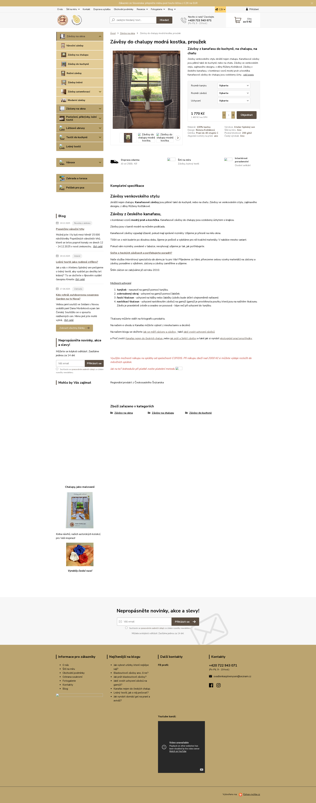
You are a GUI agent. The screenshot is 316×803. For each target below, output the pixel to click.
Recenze (141, 9)
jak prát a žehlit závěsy (183, 338)
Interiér (77, 256)
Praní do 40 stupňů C (207, 133)
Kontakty (68, 684)
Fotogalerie (156, 9)
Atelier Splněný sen (244, 127)
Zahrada (78, 289)
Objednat (247, 115)
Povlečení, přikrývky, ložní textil (81, 118)
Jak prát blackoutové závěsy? (130, 677)
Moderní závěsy (76, 100)
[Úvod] (81, 20)
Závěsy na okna (76, 36)
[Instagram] (220, 686)
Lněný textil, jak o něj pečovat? (131, 692)
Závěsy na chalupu (78, 54)
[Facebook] (212, 686)
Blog (170, 9)
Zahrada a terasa (76, 178)
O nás (60, 9)
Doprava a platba (101, 9)
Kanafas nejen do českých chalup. (144, 338)
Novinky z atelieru (82, 223)
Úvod (113, 33)
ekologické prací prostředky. (236, 338)
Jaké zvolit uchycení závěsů (199, 332)
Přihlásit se (94, 363)
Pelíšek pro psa (75, 187)
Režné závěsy (74, 73)
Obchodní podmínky (123, 9)
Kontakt (86, 9)
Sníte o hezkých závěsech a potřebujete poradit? (141, 253)
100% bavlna (203, 127)
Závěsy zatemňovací (79, 91)
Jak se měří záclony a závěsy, (160, 332)
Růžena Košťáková (205, 130)
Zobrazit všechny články (72, 328)
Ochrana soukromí (72, 677)
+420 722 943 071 (199, 20)
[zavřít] (312, 3)
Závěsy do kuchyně (78, 64)
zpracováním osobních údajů (83, 369)
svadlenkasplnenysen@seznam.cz (232, 676)
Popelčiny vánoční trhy (70, 229)
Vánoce (70, 162)
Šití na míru (71, 9)
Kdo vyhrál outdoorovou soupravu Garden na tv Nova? (77, 297)
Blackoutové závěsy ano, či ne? (131, 673)
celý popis (248, 74)
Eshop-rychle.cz (251, 794)
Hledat (164, 20)
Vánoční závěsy (74, 45)
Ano (239, 130)
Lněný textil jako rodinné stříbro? (77, 262)
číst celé (98, 246)
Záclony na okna (76, 108)
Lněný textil (73, 146)
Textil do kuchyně (76, 137)
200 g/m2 (247, 133)
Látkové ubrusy (75, 128)
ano (216, 136)
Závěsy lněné (75, 82)
